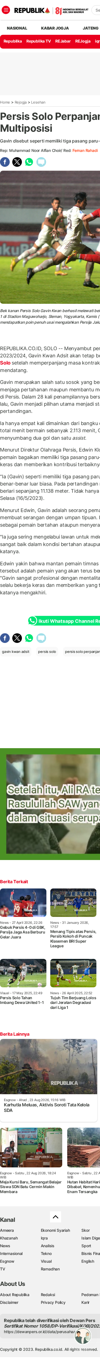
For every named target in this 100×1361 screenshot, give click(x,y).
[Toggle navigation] (6, 10)
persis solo (47, 651)
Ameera (7, 1230)
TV (2, 1269)
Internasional (11, 1253)
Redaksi (48, 1294)
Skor (85, 1230)
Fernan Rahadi (85, 150)
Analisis (47, 1245)
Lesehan (38, 102)
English (87, 1261)
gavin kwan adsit (15, 651)
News (5, 1245)
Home (5, 102)
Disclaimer (9, 1302)
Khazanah (9, 1238)
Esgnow (7, 1261)
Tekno (46, 1253)
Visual (46, 1261)
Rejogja (21, 102)
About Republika (14, 1294)
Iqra (44, 1238)
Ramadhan (50, 1269)
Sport (86, 1245)
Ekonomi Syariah (55, 1230)
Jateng (91, 28)
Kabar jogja (55, 28)
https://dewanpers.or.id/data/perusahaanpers (45, 1331)
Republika (13, 41)
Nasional (17, 28)
